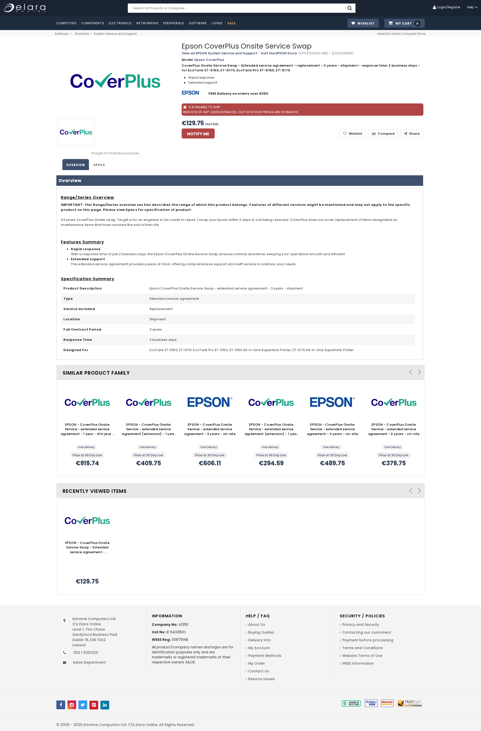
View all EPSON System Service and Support (219, 53)
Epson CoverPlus (209, 59)
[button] (404, 23)
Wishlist (355, 133)
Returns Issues (261, 678)
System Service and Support (115, 34)
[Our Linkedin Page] (104, 705)
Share (414, 133)
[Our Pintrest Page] (93, 705)
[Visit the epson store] (191, 93)
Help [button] (471, 7)
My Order (256, 663)
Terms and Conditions (362, 647)
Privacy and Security (360, 624)
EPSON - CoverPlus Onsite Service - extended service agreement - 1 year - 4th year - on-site (87, 429)
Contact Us (258, 671)
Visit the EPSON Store (279, 53)
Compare (386, 133)
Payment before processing (367, 640)
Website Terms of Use (362, 655)
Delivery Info (259, 640)
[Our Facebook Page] (60, 704)
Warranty (82, 34)
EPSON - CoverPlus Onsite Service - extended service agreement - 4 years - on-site (394, 429)
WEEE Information (358, 663)
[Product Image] (87, 402)
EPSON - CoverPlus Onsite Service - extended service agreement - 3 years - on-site (209, 429)
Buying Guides (261, 632)
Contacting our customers (366, 632)
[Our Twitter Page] (82, 704)
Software (61, 34)
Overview (75, 165)
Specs (99, 165)
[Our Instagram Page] (71, 704)
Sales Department (89, 662)
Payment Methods (264, 655)
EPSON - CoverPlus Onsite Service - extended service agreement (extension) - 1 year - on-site (148, 429)
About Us (256, 624)
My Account (259, 647)
